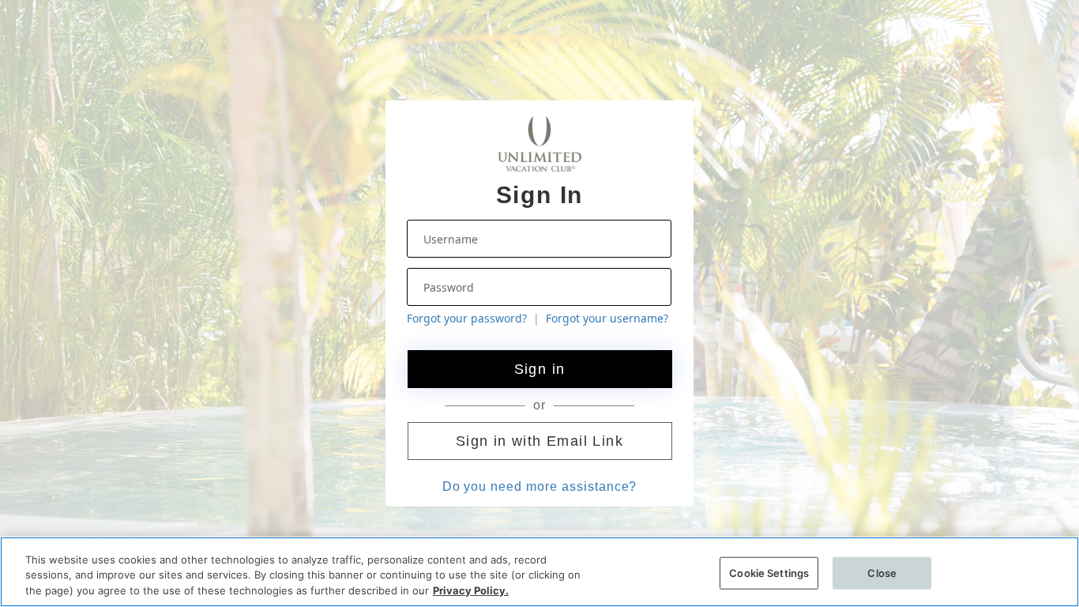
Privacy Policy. (471, 590)
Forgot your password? (467, 318)
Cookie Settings (769, 572)
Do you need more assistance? (539, 486)
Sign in (540, 369)
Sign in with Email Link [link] (539, 441)
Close (882, 572)
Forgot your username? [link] (607, 318)
